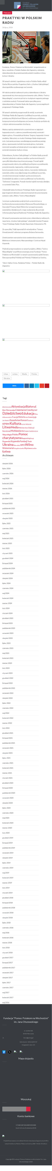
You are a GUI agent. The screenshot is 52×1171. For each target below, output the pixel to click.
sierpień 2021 (7, 753)
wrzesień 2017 (7, 972)
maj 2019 (5, 873)
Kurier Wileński (26, 424)
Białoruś (31, 406)
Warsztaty (17, 445)
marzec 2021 (7, 773)
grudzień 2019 (7, 838)
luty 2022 (6, 728)
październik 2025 (8, 508)
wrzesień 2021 (7, 748)
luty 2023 (6, 668)
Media (24, 374)
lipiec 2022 (6, 703)
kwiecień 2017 (7, 997)
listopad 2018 (7, 903)
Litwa (6, 374)
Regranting (26, 438)
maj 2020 (5, 818)
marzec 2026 (7, 488)
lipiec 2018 (6, 923)
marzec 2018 (7, 943)
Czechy (30, 410)
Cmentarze (20, 410)
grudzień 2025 (7, 498)
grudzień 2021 (7, 733)
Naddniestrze (33, 431)
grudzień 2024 (7, 558)
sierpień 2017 (7, 977)
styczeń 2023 (7, 673)
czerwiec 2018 (7, 928)
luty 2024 (6, 608)
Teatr (30, 441)
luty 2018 (6, 948)
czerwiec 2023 (7, 648)
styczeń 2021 (7, 778)
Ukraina (7, 378)
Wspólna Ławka (19, 448)
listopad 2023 (7, 623)
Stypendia (6, 441)
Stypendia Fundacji (19, 441)
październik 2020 (8, 793)
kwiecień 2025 (7, 538)
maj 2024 (5, 593)
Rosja (32, 438)
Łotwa (15, 374)
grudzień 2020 (7, 783)
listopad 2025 (7, 503)
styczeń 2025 (7, 553)
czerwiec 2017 (7, 987)
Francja (15, 417)
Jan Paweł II (5, 420)
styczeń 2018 (7, 953)
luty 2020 (6, 833)
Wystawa (28, 448)
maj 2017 (5, 992)
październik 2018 (8, 908)
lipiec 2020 (6, 808)
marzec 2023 (7, 663)
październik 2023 (8, 628)
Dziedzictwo (11, 413)
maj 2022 (5, 713)
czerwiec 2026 (7, 473)
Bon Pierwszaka (8, 410)
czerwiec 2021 (7, 763)
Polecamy (7, 13)
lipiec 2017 (6, 982)
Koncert (24, 420)
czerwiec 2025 (7, 528)
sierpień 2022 (7, 698)
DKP (35, 410)
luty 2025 (6, 548)
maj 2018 (5, 933)
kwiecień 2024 (7, 598)
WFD (22, 445)
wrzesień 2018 (7, 913)
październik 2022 (8, 688)
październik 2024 (8, 568)
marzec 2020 (7, 828)
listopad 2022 (7, 683)
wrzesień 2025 (7, 513)
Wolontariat (8, 448)
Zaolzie (34, 448)
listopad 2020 (7, 788)
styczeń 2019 (7, 893)
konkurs (30, 420)
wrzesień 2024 (7, 573)
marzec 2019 (7, 883)
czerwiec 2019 (7, 868)
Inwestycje (32, 417)
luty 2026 (6, 493)
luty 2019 (6, 888)
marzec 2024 (7, 603)
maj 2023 (5, 653)
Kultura (15, 423)
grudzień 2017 (7, 958)
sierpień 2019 (7, 858)
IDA (26, 417)
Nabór (27, 431)
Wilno (29, 444)
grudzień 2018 (7, 898)
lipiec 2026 (6, 468)
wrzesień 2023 (7, 633)
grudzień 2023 (7, 618)
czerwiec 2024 (7, 588)
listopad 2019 (7, 843)
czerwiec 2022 (7, 708)
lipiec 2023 (6, 643)
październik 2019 (8, 848)
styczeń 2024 (7, 613)
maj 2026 (5, 478)
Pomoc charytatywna (15, 436)
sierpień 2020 (7, 803)
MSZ (23, 431)
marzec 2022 (7, 723)
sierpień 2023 (7, 638)
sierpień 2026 (7, 463)
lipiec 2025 (6, 523)
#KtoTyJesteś (6, 407)
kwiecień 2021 (7, 768)
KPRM (5, 423)
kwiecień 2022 (7, 718)
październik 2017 (8, 968)
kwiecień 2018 (7, 938)
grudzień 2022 (7, 678)
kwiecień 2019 (7, 878)
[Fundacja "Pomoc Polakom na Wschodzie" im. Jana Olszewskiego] (26, 5)
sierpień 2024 (7, 578)
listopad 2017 (7, 963)
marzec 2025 (7, 543)
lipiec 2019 (6, 863)
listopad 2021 (7, 738)
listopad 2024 (7, 563)
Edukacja (28, 413)
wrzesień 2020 (7, 798)
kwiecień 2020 (7, 823)
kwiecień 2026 (7, 483)
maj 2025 (5, 533)
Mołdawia (16, 430)
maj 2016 (5, 1002)
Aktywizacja (18, 406)
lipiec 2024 (6, 583)
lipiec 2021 (6, 758)
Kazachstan (15, 420)
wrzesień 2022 (7, 693)
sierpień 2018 (7, 918)
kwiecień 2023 (7, 658)
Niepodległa (7, 435)
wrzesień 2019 (7, 853)
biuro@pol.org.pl (28, 1038)
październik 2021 (8, 743)
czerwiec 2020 (7, 813)
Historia (21, 417)
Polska (34, 374)
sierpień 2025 (7, 518)
